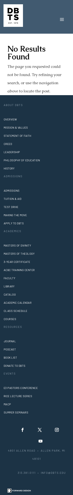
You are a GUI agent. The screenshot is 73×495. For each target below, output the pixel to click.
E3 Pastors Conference (21, 388)
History (9, 168)
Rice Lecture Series (18, 396)
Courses (10, 319)
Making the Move (15, 215)
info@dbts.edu (53, 472)
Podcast (10, 349)
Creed (8, 144)
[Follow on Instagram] (57, 430)
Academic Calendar (18, 302)
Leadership (12, 152)
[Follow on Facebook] (22, 430)
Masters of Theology (19, 253)
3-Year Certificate (17, 261)
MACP (7, 404)
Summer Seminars (16, 412)
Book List (10, 357)
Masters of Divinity (17, 245)
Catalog (10, 294)
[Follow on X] (40, 430)
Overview (10, 119)
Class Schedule (15, 310)
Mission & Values (16, 127)
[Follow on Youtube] (40, 441)
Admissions (12, 190)
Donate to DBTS (15, 365)
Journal (10, 341)
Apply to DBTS (14, 223)
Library (9, 286)
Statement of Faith (17, 135)
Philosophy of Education (22, 160)
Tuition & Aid (13, 198)
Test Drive (11, 207)
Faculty (9, 278)
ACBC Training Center (19, 270)
